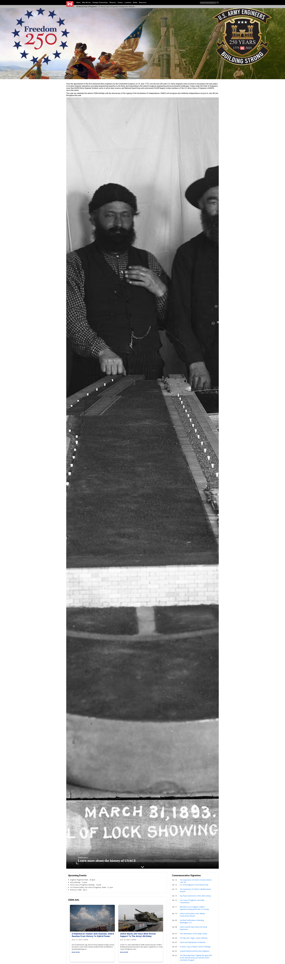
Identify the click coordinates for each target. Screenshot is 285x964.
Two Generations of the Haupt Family (193, 934)
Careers (120, 2)
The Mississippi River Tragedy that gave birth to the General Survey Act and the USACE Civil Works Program (196, 957)
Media (135, 2)
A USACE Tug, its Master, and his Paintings (195, 947)
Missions (113, 2)
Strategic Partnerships (100, 2)
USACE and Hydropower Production (193, 942)
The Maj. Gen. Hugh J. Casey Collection (194, 938)
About (78, 2)
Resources (142, 2)
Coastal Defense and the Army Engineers (194, 951)
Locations (128, 2)
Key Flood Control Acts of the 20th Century (195, 896)
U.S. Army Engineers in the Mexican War (194, 885)
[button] (218, 2)
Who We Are (86, 2)
